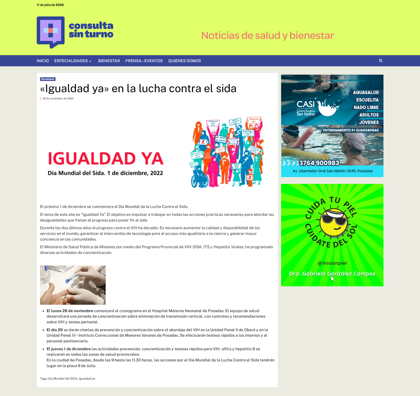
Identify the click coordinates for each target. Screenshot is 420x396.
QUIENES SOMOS (184, 60)
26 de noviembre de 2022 (58, 98)
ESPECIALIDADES (71, 60)
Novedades (47, 79)
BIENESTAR (109, 60)
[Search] (380, 61)
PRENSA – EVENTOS (144, 60)
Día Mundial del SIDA (62, 378)
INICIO (43, 60)
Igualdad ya (87, 378)
